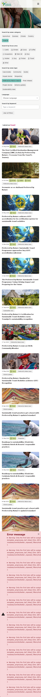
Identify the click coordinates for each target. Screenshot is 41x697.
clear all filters (8, 113)
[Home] (7, 4)
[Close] (38, 534)
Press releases (27, 80)
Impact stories (7, 76)
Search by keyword (9, 103)
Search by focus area (9, 46)
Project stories (7, 85)
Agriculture (6, 36)
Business (15, 36)
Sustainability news (9, 89)
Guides (26, 72)
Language (5, 94)
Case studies (7, 72)
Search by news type (9, 68)
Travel (5, 40)
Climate (23, 36)
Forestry (31, 36)
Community (17, 72)
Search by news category (11, 32)
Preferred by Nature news (11, 80)
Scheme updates (20, 85)
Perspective (18, 76)
